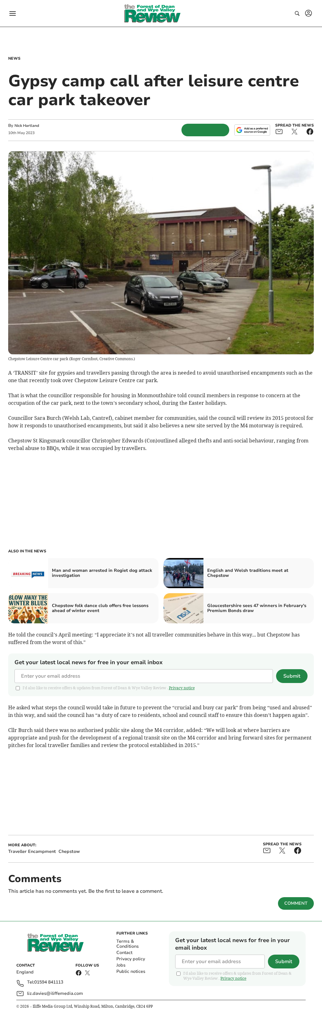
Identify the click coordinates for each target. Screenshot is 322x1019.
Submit (291, 676)
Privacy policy (130, 959)
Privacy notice (182, 688)
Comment (296, 903)
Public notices (130, 971)
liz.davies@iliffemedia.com (55, 993)
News (14, 58)
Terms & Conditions (127, 943)
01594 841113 (48, 982)
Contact (124, 953)
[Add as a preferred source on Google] (252, 130)
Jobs (120, 965)
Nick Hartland (26, 125)
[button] (12, 13)
